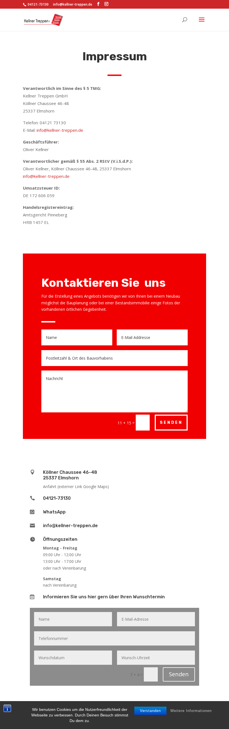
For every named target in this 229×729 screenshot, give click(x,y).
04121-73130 (57, 498)
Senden (171, 422)
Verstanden (150, 711)
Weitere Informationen (191, 711)
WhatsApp (54, 512)
